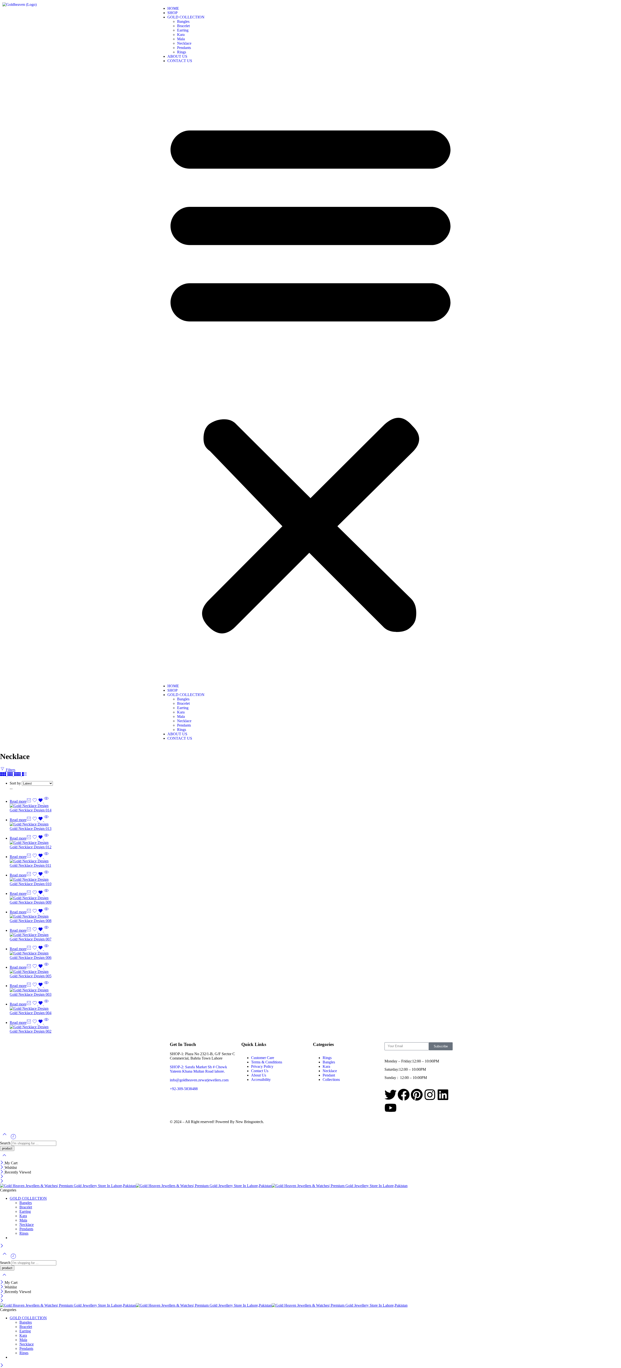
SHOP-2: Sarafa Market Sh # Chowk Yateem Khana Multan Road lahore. (198, 1069)
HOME (173, 8)
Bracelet (183, 26)
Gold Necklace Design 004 (30, 1013)
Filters (10, 770)
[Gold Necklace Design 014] (315, 806)
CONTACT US (179, 61)
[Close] (2, 1163)
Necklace (184, 43)
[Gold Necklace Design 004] (315, 1008)
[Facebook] (404, 1095)
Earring (182, 30)
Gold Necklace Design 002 (30, 1031)
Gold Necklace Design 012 (30, 847)
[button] (310, 373)
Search (5, 1143)
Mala (181, 39)
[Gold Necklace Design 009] (315, 898)
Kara (181, 34)
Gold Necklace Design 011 (30, 865)
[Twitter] (390, 1095)
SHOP (172, 13)
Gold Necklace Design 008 (30, 921)
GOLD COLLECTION (185, 17)
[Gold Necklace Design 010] (315, 879)
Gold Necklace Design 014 (30, 810)
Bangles (183, 21)
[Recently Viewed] (13, 1138)
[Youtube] (390, 1108)
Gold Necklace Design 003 (30, 994)
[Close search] (4, 1158)
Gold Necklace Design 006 (30, 957)
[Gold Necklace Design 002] (315, 1027)
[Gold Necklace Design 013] (315, 824)
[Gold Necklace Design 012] (315, 843)
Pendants (184, 48)
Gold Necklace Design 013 (30, 828)
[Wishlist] (38, 801)
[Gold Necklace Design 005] (315, 972)
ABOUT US (177, 56)
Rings (181, 52)
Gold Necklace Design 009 (30, 902)
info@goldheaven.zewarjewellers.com (199, 1080)
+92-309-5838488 (184, 1089)
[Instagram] (430, 1095)
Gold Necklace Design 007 (30, 939)
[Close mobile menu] (2, 1181)
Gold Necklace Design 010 (30, 884)
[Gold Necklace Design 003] (315, 990)
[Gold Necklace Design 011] (315, 861)
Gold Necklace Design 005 (30, 976)
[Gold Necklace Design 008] (315, 916)
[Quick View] (46, 801)
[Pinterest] (417, 1095)
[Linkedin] (443, 1095)
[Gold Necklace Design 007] (315, 935)
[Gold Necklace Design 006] (315, 953)
